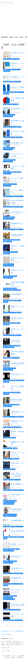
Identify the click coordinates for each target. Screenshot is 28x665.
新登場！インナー (17, 544)
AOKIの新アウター (18, 412)
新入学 (13, 437)
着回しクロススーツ (8, 562)
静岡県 (5, 172)
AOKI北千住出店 (17, 318)
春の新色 (19, 312)
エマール (9, 104)
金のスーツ (10, 479)
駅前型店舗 (6, 324)
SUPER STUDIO (7, 290)
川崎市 (10, 300)
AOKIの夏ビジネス (18, 143)
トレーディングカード (12, 252)
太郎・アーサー (11, 609)
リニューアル (16, 583)
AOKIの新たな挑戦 (18, 605)
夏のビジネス (6, 71)
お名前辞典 (22, 655)
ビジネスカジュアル (12, 276)
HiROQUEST (6, 253)
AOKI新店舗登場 (17, 235)
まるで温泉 (10, 427)
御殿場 (19, 172)
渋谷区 (9, 392)
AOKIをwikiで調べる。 (6, 634)
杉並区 (5, 549)
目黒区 (9, 380)
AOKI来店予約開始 (17, 363)
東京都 (5, 69)
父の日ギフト (19, 137)
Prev (8, 626)
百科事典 (13, 657)
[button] (3, 38)
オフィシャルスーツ (8, 597)
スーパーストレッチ (8, 277)
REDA (9, 469)
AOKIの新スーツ (17, 556)
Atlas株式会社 (20, 380)
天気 (3, 655)
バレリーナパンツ (16, 69)
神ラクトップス (17, 81)
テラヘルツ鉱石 (17, 427)
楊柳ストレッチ (19, 229)
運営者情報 (19, 657)
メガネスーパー (7, 173)
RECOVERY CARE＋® (17, 573)
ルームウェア (10, 264)
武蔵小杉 (6, 302)
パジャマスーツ (11, 114)
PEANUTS (10, 206)
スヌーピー (10, 458)
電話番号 (8, 655)
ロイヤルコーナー (7, 406)
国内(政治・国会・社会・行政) (12, 37)
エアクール (10, 196)
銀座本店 (6, 585)
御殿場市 (14, 172)
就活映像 (18, 609)
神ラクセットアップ (12, 126)
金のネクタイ (17, 479)
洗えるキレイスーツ (18, 196)
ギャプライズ (20, 92)
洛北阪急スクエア (7, 241)
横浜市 (10, 92)
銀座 (18, 404)
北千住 (18, 323)
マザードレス (16, 59)
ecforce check (16, 290)
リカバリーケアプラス (8, 218)
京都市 (9, 239)
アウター (9, 448)
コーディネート (11, 335)
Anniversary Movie (9, 347)
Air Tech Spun (11, 160)
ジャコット (20, 490)
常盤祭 (5, 538)
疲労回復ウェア (11, 137)
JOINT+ (15, 448)
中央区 (9, 404)
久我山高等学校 (16, 345)
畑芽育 (9, 357)
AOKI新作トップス (18, 77)
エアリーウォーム (11, 416)
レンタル (9, 59)
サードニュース (7, 3)
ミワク (19, 126)
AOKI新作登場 (16, 509)
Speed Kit (6, 93)
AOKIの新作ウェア (18, 212)
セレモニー (18, 335)
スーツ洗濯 (15, 104)
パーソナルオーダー (8, 369)
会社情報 (7, 657)
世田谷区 (6, 345)
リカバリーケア (7, 185)
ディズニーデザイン (12, 184)
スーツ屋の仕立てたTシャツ (10, 516)
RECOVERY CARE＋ (18, 206)
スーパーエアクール (8, 116)
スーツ (19, 300)
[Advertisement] (14, 21)
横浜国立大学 (20, 537)
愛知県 (5, 490)
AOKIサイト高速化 (18, 87)
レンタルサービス (11, 368)
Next (20, 626)
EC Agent (6, 382)
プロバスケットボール (8, 504)
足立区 (9, 323)
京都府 (5, 239)
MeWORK (10, 81)
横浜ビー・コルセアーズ (9, 502)
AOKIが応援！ (16, 341)
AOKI (5, 59)
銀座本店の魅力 (16, 400)
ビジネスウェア (11, 147)
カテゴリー (14, 655)
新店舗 (18, 239)
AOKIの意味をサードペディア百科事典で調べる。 (13, 631)
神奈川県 (6, 92)
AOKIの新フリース (18, 568)
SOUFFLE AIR (20, 416)
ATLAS (18, 392)
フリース (9, 573)
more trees (11, 620)
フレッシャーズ (15, 357)
